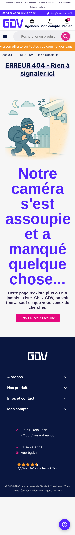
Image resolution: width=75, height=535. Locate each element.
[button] (37, 377)
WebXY (58, 490)
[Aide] (64, 524)
